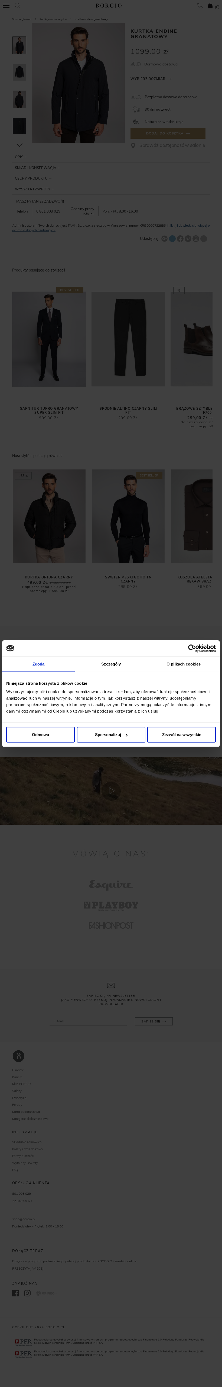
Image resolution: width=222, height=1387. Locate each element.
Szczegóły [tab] (111, 663)
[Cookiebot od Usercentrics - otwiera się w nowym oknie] (192, 648)
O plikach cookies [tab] (183, 663)
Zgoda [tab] (38, 663)
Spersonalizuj (108, 734)
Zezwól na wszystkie (181, 734)
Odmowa (40, 734)
